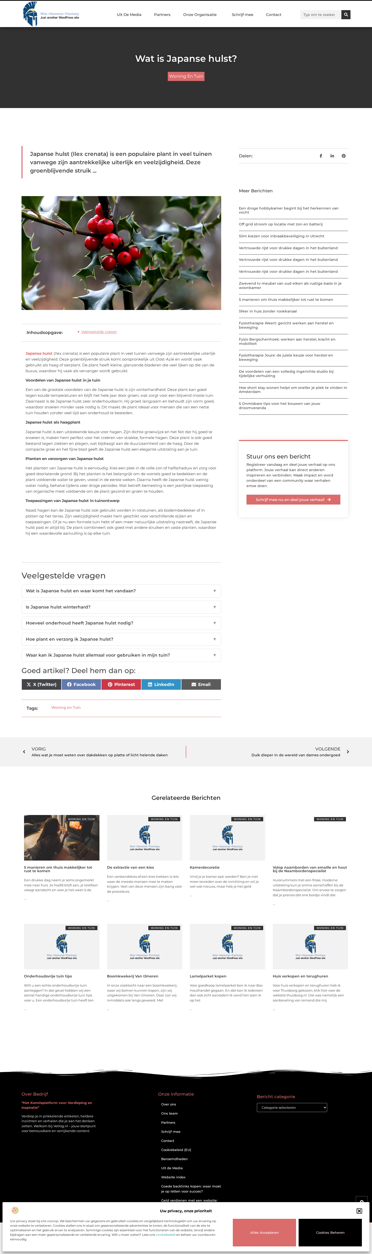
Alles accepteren (264, 1232)
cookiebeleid (165, 1235)
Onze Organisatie (200, 14)
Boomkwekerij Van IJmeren (132, 976)
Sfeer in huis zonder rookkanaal (268, 311)
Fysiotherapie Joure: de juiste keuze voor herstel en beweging (286, 357)
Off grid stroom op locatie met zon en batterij (281, 224)
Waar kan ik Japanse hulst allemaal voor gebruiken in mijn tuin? (121, 655)
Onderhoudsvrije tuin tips (48, 976)
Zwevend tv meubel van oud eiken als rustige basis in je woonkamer (290, 285)
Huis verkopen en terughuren (300, 976)
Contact (273, 14)
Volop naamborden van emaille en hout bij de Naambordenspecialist (310, 869)
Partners (162, 14)
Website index (173, 1177)
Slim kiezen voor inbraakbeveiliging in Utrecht (281, 236)
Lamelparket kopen (208, 976)
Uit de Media (172, 1168)
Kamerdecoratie (205, 867)
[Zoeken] (345, 14)
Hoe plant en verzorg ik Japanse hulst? (121, 639)
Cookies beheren (330, 1232)
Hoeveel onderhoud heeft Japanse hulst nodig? (121, 622)
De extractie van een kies (130, 867)
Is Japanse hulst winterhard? (121, 607)
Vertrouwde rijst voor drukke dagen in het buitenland (288, 248)
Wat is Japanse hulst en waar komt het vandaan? (121, 590)
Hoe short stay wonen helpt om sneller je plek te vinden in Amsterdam (293, 389)
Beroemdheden (174, 1159)
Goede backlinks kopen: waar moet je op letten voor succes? (191, 1188)
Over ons (168, 1104)
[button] (359, 1211)
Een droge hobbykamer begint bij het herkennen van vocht (289, 210)
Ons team (169, 1113)
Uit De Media (129, 14)
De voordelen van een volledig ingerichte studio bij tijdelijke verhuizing (286, 373)
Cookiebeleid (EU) (176, 1150)
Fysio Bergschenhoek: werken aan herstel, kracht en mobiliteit (287, 341)
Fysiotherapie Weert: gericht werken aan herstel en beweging (286, 325)
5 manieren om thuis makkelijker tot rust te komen (286, 299)
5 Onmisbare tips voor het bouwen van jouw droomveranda (279, 405)
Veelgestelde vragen (99, 331)
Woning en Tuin (186, 76)
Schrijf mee (242, 14)
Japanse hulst (39, 353)
